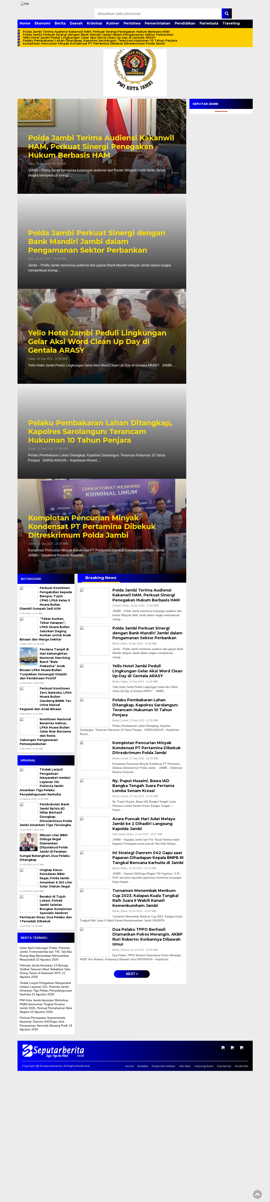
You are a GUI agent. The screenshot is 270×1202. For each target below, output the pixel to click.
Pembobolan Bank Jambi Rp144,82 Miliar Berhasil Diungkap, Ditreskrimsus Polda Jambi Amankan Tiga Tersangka (46, 814)
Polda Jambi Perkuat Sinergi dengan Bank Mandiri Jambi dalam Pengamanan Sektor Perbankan (98, 34)
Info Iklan (185, 1066)
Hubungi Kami (203, 1066)
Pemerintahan (157, 23)
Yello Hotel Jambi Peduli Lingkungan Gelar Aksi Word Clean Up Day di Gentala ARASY (89, 37)
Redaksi (142, 1066)
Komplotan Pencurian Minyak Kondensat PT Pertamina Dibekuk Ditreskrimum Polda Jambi (94, 43)
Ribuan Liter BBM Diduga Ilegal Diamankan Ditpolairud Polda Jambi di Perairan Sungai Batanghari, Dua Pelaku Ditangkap (45, 847)
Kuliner (112, 23)
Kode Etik (241, 1066)
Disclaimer (224, 1066)
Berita (60, 23)
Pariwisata (209, 23)
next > (132, 974)
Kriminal (94, 23)
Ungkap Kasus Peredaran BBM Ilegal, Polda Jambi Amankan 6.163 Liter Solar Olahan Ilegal (56, 878)
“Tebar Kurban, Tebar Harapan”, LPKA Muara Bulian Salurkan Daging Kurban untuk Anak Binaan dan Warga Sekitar (45, 629)
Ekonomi (42, 23)
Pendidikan (185, 23)
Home (25, 23)
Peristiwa (132, 23)
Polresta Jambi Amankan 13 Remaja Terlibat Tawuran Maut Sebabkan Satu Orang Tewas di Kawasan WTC (45, 969)
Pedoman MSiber (164, 1066)
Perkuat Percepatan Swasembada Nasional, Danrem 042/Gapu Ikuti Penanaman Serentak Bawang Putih (44, 1021)
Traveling (231, 23)
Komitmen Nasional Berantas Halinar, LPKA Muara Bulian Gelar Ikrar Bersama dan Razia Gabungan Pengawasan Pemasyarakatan (45, 731)
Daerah (76, 23)
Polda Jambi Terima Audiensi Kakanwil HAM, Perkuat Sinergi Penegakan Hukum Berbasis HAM (96, 31)
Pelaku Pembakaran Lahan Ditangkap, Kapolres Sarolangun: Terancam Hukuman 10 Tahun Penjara (100, 40)
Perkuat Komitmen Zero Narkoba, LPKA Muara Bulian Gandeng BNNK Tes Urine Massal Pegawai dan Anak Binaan (46, 698)
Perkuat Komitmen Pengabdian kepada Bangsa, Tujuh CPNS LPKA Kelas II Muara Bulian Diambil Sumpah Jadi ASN (46, 598)
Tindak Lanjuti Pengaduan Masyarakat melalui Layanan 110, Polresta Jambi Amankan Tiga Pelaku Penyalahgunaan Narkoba (45, 782)
